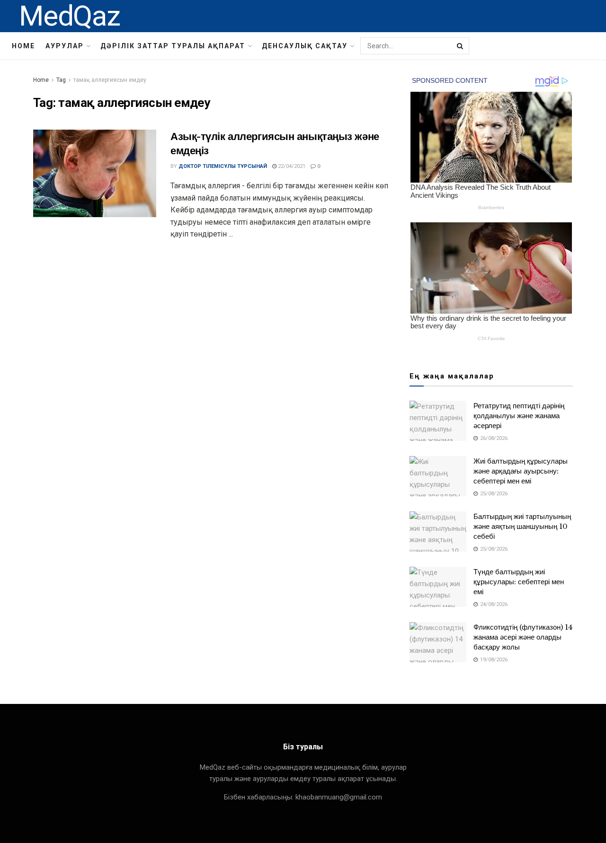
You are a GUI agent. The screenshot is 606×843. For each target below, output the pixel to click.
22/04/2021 (290, 166)
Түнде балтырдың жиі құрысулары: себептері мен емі (518, 581)
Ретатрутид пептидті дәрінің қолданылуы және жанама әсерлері (518, 415)
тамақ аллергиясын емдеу (109, 80)
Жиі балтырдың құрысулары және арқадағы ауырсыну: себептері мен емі (520, 471)
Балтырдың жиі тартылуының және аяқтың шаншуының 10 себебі (522, 526)
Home (23, 46)
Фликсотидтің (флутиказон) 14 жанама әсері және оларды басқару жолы (522, 637)
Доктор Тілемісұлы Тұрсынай (222, 166)
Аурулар (64, 46)
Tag (61, 80)
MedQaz (69, 16)
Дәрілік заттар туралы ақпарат (172, 46)
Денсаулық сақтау (305, 46)
